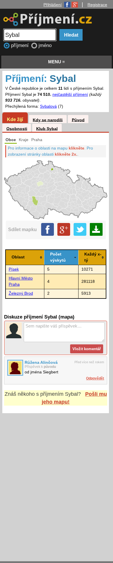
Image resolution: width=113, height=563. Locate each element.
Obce (11, 140)
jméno (45, 45)
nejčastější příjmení (70, 94)
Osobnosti (16, 128)
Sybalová (48, 106)
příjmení (20, 45)
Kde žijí (15, 119)
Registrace (97, 4)
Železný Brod (21, 293)
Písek (14, 269)
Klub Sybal (47, 128)
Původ (78, 120)
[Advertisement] (56, 481)
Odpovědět (95, 378)
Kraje (23, 140)
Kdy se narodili (48, 120)
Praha (36, 140)
